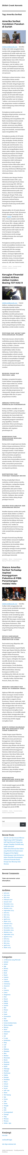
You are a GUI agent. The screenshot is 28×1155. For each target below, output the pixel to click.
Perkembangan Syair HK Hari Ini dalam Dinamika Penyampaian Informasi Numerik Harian (14, 857)
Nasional (6, 1064)
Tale (5, 1101)
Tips (5, 1108)
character (7, 986)
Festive (6, 1005)
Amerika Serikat (17, 266)
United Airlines (15, 560)
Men (5, 1053)
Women (6, 1121)
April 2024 (7, 945)
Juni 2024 (7, 941)
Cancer (6, 979)
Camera (6, 977)
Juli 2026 (6, 893)
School (6, 1084)
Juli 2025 (6, 912)
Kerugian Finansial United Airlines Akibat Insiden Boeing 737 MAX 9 (12, 278)
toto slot (4, 1135)
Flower (6, 1010)
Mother (6, 1055)
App (5, 966)
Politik (6, 1075)
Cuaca (5, 992)
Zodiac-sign (7, 1123)
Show (5, 1092)
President (7, 1079)
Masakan (6, 1051)
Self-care (6, 1090)
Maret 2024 (7, 947)
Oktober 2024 (8, 932)
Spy (5, 1097)
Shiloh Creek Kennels (12, 5)
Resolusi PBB (10, 812)
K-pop (6, 1038)
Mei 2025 (6, 917)
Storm (6, 1099)
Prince (6, 1082)
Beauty (6, 968)
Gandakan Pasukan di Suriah (9, 268)
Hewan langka (8, 1025)
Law (5, 1044)
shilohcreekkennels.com (9, 47)
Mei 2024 (6, 943)
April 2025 (7, 919)
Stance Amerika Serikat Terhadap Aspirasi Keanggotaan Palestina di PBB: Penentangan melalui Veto (11, 575)
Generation (7, 1016)
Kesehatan (7, 1040)
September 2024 (9, 934)
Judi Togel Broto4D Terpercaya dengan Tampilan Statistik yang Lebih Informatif (14, 844)
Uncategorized (8, 1112)
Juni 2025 (7, 915)
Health (6, 1021)
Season (6, 1086)
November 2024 (9, 930)
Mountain (7, 1058)
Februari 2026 (8, 899)
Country (6, 990)
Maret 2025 (7, 921)
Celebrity (6, 981)
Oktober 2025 (8, 908)
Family (6, 1003)
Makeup (6, 1049)
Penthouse (7, 1073)
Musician (6, 1062)
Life (5, 1047)
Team (5, 1103)
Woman (6, 1119)
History (6, 1027)
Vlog (5, 1116)
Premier (6, 1077)
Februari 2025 (8, 923)
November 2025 (9, 906)
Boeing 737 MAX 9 (6, 560)
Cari (3, 821)
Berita (10, 266)
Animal (6, 962)
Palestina (4, 812)
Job (5, 1036)
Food (5, 1012)
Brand (5, 975)
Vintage (6, 1114)
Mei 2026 (7, 897)
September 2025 (9, 910)
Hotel (5, 1029)
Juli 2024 (6, 939)
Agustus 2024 (8, 936)
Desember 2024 (8, 928)
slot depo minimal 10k (9, 1144)
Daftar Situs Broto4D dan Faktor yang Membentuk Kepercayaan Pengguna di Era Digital (14, 851)
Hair (5, 1018)
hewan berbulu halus (10, 1023)
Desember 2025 (8, 904)
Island (6, 1034)
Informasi (7, 1031)
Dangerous (7, 994)
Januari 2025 (8, 926)
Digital (6, 1001)
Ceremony (7, 984)
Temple (6, 1105)
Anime (6, 964)
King (5, 1042)
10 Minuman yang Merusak (12, 960)
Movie (6, 1060)
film (5, 1007)
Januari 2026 (8, 902)
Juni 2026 (7, 895)
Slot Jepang (7, 1095)
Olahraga (6, 1068)
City (5, 988)
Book (5, 973)
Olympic (6, 1071)
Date (5, 997)
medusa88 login (7, 1140)
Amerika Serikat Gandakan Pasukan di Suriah (13, 24)
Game (5, 1014)
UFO (5, 1110)
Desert (6, 999)
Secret (6, 1088)
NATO (5, 1066)
